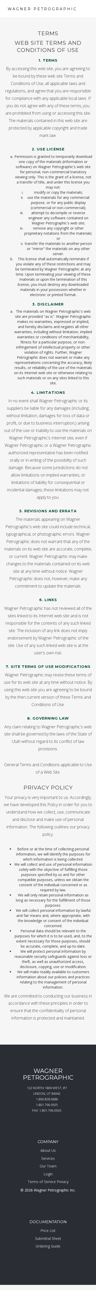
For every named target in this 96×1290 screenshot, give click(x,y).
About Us (48, 1150)
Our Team (48, 1166)
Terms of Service (42, 1181)
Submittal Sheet (48, 1238)
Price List (48, 1230)
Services (48, 1158)
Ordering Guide (48, 1246)
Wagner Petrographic (42, 9)
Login (48, 1174)
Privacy (63, 1181)
